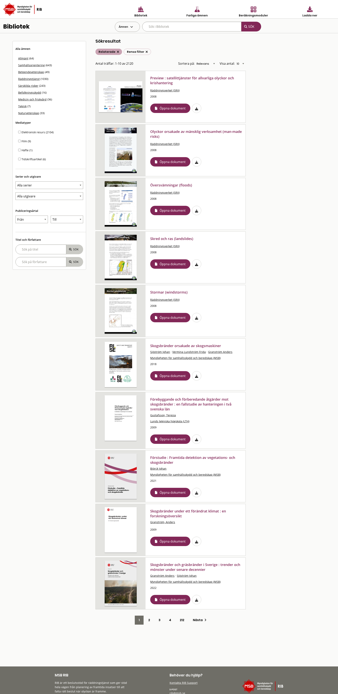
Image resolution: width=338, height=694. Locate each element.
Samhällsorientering (31, 65)
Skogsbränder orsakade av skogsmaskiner (185, 345)
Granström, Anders (162, 522)
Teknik (22, 106)
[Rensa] (147, 52)
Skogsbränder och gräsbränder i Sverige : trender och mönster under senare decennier (195, 567)
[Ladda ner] (196, 108)
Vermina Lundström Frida (189, 352)
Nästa (198, 620)
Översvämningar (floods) (171, 185)
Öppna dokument (173, 108)
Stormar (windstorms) (169, 292)
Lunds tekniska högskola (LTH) (169, 421)
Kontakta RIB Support (184, 683)
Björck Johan (158, 468)
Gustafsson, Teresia (163, 415)
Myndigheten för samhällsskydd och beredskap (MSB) (185, 358)
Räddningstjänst (29, 79)
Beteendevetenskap (31, 72)
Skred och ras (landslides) (171, 238)
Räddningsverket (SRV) (165, 90)
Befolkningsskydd (29, 92)
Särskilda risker (28, 86)
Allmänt (23, 58)
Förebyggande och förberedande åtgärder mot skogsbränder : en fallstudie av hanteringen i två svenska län (190, 404)
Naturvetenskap (28, 113)
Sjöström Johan (160, 352)
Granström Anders (220, 352)
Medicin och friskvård (32, 99)
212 (182, 620)
